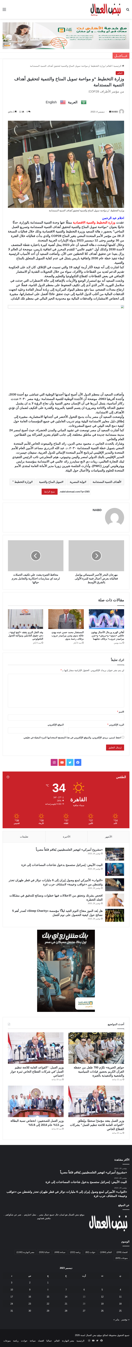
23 (30, 1303)
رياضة (75, 1252)
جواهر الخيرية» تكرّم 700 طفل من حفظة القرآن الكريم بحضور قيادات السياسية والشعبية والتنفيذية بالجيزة (99, 1071)
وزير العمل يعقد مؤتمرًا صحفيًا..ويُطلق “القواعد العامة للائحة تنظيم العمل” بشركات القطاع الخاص (97, 1125)
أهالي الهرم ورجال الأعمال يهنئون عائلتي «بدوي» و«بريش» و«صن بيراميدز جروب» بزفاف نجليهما (107, 635)
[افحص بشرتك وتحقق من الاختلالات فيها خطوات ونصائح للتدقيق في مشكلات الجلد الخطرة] (114, 900)
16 (30, 1296)
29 (48, 1311)
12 (102, 1296)
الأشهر (108, 836)
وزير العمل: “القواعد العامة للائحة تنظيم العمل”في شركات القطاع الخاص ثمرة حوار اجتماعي (37, 1071)
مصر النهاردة (25, 1252)
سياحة (59, 1252)
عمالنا (44, 1252)
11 (120, 1296)
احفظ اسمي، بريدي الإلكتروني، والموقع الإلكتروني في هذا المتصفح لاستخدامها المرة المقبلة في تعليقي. (72, 737)
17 (11, 1296)
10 (11, 1289)
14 (66, 1296)
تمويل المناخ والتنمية (50, 481)
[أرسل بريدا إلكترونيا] (110, 112)
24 (11, 1303)
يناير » (116, 1319)
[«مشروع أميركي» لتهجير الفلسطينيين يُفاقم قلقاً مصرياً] (114, 854)
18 (120, 1303)
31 (11, 1311)
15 (48, 1296)
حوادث (90, 1252)
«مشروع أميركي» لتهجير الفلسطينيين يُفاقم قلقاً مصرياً (69, 849)
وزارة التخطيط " (21, 481)
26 (102, 1311)
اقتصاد (122, 1252)
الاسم (120, 711)
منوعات (122, 1258)
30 (30, 1311)
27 (84, 1311)
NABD (115, 112)
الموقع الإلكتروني (56, 724)
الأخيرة (66, 836)
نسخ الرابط (49, 491)
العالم (109, 66)
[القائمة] (4, 11)
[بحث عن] (127, 11)
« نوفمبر (125, 1319)
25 (120, 1311)
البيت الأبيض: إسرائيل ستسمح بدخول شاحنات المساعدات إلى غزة (62, 865)
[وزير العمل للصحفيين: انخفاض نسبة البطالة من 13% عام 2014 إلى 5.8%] (36, 1101)
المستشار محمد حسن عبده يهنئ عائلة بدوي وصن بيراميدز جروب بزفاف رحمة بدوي (68, 635)
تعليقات (24, 836)
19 (102, 1303)
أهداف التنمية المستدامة (106, 481)
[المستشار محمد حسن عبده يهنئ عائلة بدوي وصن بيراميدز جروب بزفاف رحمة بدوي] (66, 619)
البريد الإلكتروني (115, 724)
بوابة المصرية (77, 481)
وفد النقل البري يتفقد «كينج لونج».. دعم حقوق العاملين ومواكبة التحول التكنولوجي (25, 635)
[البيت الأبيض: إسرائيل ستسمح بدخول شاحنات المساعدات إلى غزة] (114, 869)
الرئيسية (117, 66)
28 (66, 1311)
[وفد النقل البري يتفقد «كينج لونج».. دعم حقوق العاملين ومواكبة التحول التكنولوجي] (25, 619)
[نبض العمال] (105, 9)
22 (48, 1303)
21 (66, 1303)
